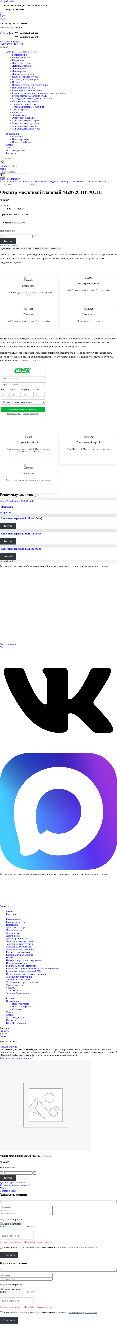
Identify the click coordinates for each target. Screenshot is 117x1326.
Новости (3, 614)
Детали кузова (19, 68)
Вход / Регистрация (16, 1023)
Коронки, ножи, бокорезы (25, 79)
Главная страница (9, 181)
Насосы (16, 82)
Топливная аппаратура (24, 104)
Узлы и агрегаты (20, 109)
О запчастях (18, 136)
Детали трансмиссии (23, 74)
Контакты (4, 606)
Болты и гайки (19, 55)
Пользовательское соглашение (11, 901)
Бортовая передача (21, 57)
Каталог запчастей (9, 578)
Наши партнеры (20, 139)
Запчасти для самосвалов (25, 126)
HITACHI (35, 181)
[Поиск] (2, 162)
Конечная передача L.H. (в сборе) (21, 518)
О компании (6, 602)
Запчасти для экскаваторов (26, 128)
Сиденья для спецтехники (25, 101)
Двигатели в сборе (22, 63)
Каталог (24, 181)
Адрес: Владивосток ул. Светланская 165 (17, 633)
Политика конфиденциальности (12, 896)
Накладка (7, 506)
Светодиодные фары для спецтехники (32, 98)
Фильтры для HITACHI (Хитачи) (59, 181)
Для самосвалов (6, 590)
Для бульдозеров (7, 583)
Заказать (8, 241)
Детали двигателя (21, 65)
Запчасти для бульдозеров (25, 120)
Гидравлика (18, 60)
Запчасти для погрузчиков (25, 123)
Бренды (3, 621)
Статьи (3, 617)
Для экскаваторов (7, 594)
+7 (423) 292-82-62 (26, 32)
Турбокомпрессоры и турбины (28, 106)
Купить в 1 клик (8, 245)
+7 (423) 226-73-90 (26, 36)
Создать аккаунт (8, 1046)
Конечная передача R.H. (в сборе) (21, 533)
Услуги (3, 598)
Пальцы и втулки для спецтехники (30, 85)
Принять (26, 1058)
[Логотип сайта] (8, 1)
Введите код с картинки (11, 1219)
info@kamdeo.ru (14, 9)
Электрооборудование (23, 117)
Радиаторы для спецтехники (27, 90)
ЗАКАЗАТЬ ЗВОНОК (11, 44)
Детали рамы (19, 71)
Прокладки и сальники (24, 87)
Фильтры (17, 112)
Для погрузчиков (7, 586)
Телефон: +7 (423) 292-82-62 (12, 629)
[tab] (5, 248)
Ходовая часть (19, 115)
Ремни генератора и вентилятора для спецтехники (38, 93)
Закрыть (4, 906)
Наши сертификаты (22, 142)
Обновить (30, 1226)
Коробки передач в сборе (25, 76)
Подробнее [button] (5, 512)
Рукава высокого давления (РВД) (29, 96)
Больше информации (11, 1058)
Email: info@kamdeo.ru (10, 637)
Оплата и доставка (8, 610)
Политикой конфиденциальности (16, 1055)
